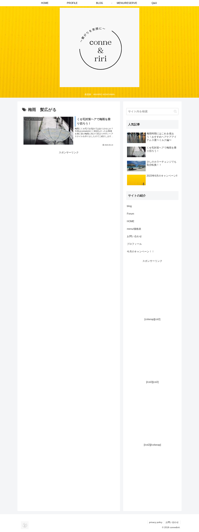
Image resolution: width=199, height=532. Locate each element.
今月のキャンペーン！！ (140, 251)
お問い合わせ (134, 236)
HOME (130, 221)
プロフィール (134, 244)
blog (129, 206)
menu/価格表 (134, 229)
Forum (130, 213)
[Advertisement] (152, 294)
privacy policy (155, 522)
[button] (175, 111)
